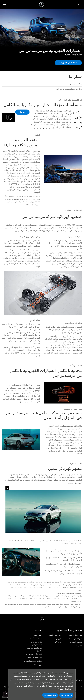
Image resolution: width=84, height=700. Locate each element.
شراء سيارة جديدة (75, 635)
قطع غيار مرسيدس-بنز (33, 654)
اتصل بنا (79, 645)
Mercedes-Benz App (34, 657)
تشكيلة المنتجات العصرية (33, 661)
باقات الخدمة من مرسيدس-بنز (36, 643)
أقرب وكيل (58, 642)
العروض (59, 638)
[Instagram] (4, 687)
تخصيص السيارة (76, 642)
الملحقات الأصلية (36, 638)
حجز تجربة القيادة (55, 635)
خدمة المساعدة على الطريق (34, 649)
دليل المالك (38, 665)
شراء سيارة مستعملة (74, 638)
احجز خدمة (38, 635)
